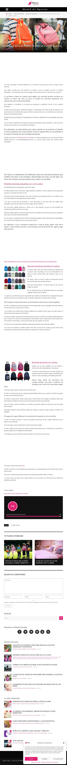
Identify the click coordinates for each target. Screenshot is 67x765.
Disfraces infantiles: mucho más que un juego (32, 655)
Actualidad (16, 667)
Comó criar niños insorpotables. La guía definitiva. (33, 721)
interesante (28, 723)
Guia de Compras (8, 49)
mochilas (47, 174)
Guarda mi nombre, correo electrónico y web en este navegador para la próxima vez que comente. (31, 602)
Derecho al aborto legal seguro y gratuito (31, 731)
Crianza (15, 649)
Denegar (44, 759)
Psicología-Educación (37, 658)
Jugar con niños (31, 649)
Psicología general (18, 742)
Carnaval (15, 657)
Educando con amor (42, 657)
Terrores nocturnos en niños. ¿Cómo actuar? (32, 701)
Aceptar (31, 759)
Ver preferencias (58, 759)
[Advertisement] (33, 68)
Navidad (18, 658)
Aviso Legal (55, 762)
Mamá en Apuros (32, 49)
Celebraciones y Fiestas (24, 657)
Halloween (51, 657)
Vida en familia (48, 658)
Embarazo (15, 733)
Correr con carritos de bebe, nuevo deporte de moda (35, 665)
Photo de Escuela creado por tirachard (16, 493)
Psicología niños (26, 658)
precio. (23, 466)
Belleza (15, 715)
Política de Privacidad (46, 762)
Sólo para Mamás (30, 688)
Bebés (14, 703)
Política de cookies (36, 762)
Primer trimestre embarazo (26, 733)
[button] (64, 743)
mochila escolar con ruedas (25, 137)
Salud (23, 688)
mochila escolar (16, 525)
